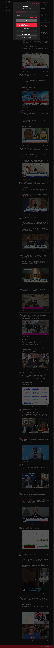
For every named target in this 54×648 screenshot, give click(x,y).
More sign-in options (27, 37)
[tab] (21, 12)
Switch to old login (35, 3)
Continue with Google (27, 31)
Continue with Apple (27, 34)
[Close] (15, 3)
